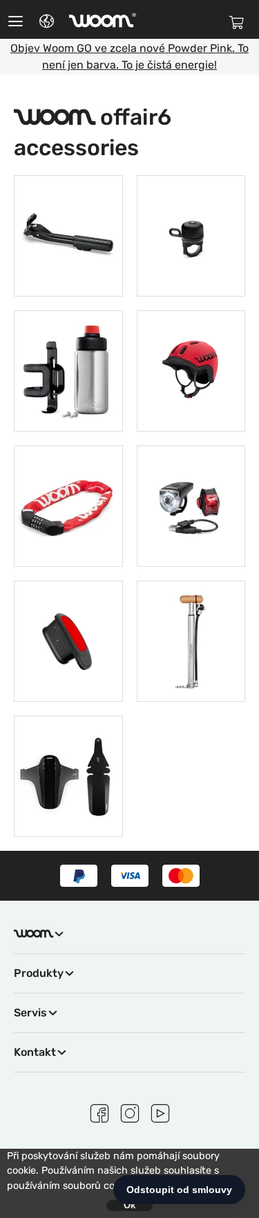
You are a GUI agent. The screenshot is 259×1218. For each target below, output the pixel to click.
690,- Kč (68, 369)
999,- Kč (190, 504)
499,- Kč (68, 234)
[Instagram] (130, 1111)
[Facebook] (99, 1111)
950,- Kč (191, 639)
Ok (129, 1205)
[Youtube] (160, 1111)
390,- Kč (68, 639)
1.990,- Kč (191, 369)
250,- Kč (191, 234)
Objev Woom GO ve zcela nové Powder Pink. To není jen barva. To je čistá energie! (129, 56)
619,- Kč (68, 504)
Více (68, 272)
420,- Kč (68, 774)
